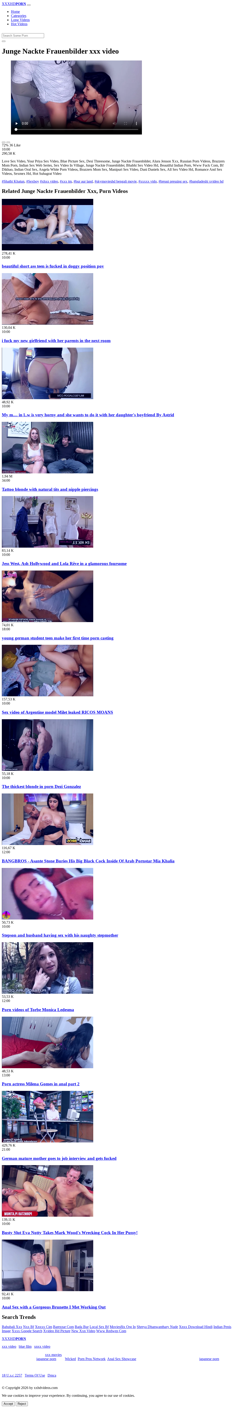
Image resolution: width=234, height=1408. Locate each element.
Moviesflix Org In (123, 1327)
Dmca (52, 1375)
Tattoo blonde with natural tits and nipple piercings (50, 489)
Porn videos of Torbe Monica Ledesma (38, 1009)
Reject (22, 1403)
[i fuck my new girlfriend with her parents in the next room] (47, 323)
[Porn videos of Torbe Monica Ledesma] (47, 992)
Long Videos (20, 20)
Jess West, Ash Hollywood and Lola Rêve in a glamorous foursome (64, 563)
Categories (18, 16)
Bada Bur (82, 1327)
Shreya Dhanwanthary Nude (157, 1327)
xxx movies (53, 1355)
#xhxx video (49, 181)
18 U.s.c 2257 (12, 1375)
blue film (25, 1346)
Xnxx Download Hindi (196, 1327)
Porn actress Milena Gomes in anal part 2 (41, 1083)
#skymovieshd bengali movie (116, 181)
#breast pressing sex (173, 181)
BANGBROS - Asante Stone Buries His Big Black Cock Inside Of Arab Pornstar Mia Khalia (88, 861)
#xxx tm (66, 181)
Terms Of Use (35, 1375)
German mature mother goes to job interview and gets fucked (59, 1158)
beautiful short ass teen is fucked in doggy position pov (53, 266)
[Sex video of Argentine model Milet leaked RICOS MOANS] (47, 695)
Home (15, 12)
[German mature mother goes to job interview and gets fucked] (47, 1141)
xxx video (9, 1346)
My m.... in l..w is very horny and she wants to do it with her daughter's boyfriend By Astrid (88, 414)
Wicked (70, 1359)
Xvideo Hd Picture (56, 1331)
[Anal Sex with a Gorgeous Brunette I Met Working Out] (47, 1290)
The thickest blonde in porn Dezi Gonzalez (41, 786)
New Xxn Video (83, 1331)
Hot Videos (19, 24)
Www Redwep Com (111, 1331)
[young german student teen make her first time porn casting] (47, 621)
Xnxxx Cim (43, 1327)
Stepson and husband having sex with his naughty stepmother (60, 935)
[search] (3, 41)
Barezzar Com (63, 1327)
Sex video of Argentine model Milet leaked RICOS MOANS (57, 712)
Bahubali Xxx (12, 1327)
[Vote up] (3, 142)
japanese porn (46, 1359)
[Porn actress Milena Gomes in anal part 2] (47, 1067)
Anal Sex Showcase (121, 1359)
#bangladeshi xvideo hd (206, 181)
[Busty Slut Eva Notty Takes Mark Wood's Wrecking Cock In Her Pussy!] (47, 1215)
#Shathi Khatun (13, 181)
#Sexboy (32, 181)
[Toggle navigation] (29, 5)
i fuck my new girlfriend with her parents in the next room (56, 340)
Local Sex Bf (99, 1327)
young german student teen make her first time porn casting (58, 638)
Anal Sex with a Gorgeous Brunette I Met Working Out (54, 1307)
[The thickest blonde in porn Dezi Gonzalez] (47, 769)
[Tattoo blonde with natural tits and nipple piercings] (47, 472)
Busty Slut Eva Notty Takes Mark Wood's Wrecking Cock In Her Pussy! (70, 1232)
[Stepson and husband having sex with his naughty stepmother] (47, 918)
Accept (8, 1403)
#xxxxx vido (147, 181)
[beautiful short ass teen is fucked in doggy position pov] (47, 249)
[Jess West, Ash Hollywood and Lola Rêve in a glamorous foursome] (47, 546)
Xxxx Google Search (27, 1331)
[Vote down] (8, 142)
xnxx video (42, 1346)
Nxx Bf (28, 1327)
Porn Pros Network (92, 1359)
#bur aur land (83, 181)
